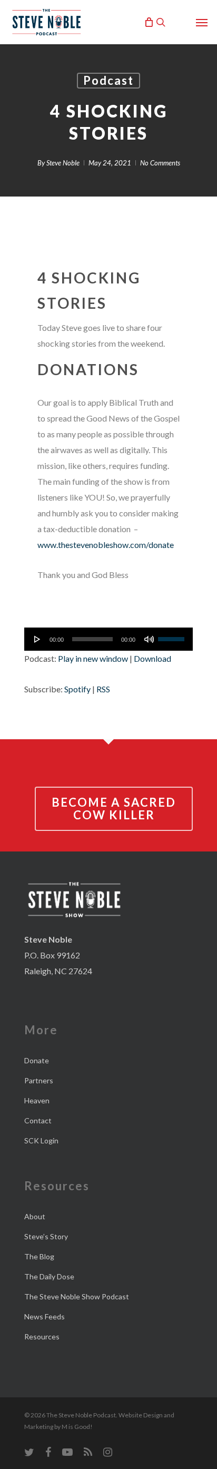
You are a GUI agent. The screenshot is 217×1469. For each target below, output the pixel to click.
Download (152, 658)
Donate (36, 1060)
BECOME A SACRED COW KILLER (114, 808)
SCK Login (41, 1140)
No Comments (160, 163)
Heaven (37, 1100)
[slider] (173, 635)
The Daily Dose (49, 1276)
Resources (42, 1336)
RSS (103, 689)
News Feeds (44, 1316)
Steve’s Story (46, 1236)
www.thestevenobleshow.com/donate (105, 545)
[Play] (37, 639)
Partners (38, 1080)
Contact (38, 1120)
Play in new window (93, 658)
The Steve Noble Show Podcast (76, 1296)
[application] (108, 639)
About (34, 1216)
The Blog (39, 1256)
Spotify (77, 689)
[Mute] (149, 639)
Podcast (108, 80)
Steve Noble (63, 163)
